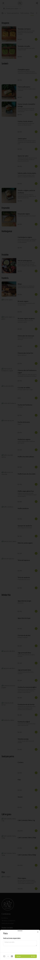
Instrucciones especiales (11, 938)
